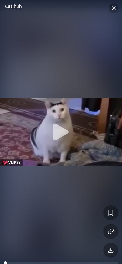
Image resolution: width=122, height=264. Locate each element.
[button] (61, 132)
